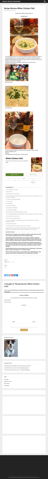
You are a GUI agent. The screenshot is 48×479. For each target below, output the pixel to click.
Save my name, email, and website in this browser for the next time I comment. (24, 327)
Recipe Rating (7, 300)
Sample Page (6, 385)
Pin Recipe (34, 174)
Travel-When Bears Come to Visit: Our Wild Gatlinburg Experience (16, 367)
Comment (24, 305)
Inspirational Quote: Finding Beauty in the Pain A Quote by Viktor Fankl (17, 365)
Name (13, 321)
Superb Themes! (36, 477)
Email (34, 321)
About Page (6, 379)
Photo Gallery (6, 383)
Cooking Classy (24, 16)
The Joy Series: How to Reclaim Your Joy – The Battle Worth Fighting (17, 369)
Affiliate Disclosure (7, 381)
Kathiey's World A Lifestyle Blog (11, 1)
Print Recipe (15, 174)
